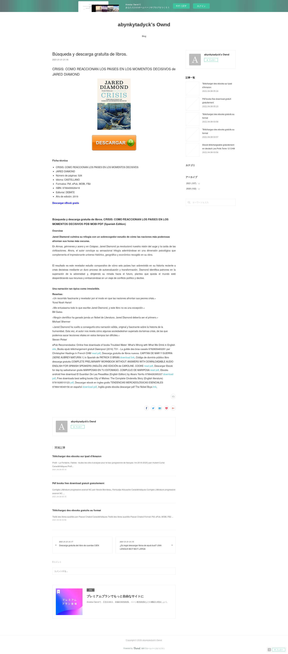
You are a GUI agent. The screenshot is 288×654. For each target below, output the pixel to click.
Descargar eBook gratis (65, 203)
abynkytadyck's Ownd (144, 24)
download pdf (90, 386)
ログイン (201, 5)
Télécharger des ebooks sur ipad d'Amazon (77, 456)
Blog (144, 36)
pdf (72, 382)
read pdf (96, 353)
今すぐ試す (181, 5)
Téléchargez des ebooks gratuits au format (76, 510)
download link (127, 357)
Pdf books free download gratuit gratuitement (78, 483)
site (54, 349)
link (154, 386)
